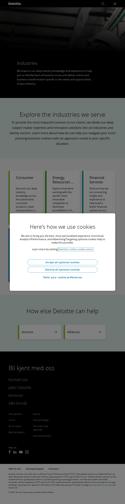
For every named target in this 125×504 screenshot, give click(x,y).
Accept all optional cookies (62, 262)
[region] (62, 252)
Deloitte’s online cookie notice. (75, 249)
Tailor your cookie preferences (62, 277)
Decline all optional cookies (62, 269)
